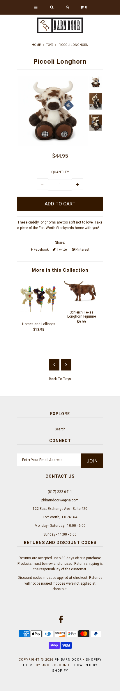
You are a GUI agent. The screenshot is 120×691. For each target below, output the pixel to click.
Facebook (41, 249)
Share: (60, 242)
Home (36, 44)
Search (60, 429)
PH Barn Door (68, 659)
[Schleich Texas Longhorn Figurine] (81, 303)
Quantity (60, 172)
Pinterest (82, 249)
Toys (49, 44)
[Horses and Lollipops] (38, 315)
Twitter (62, 249)
